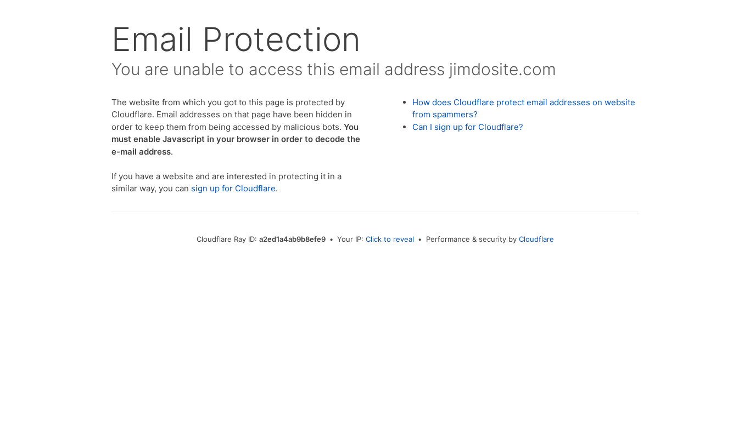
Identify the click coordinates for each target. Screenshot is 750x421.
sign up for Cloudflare (233, 188)
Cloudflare (536, 239)
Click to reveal (390, 239)
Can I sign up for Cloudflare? (467, 127)
